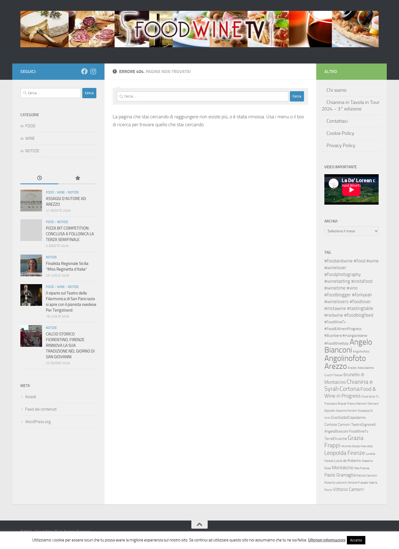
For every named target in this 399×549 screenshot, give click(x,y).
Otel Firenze (361, 468)
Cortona (350, 388)
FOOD (30, 125)
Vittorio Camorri (348, 489)
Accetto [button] (356, 540)
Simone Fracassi (358, 482)
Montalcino (342, 467)
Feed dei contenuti (41, 409)
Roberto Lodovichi (335, 482)
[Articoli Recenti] (39, 178)
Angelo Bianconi (348, 346)
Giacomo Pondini (346, 410)
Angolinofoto (361, 351)
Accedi (30, 396)
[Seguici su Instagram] (93, 71)
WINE (30, 138)
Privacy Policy (341, 145)
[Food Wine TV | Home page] (199, 29)
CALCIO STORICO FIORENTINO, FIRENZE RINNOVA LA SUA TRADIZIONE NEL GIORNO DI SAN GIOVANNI (70, 345)
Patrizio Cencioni (366, 475)
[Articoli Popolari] (77, 178)
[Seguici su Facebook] (84, 71)
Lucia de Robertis (347, 460)
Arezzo (352, 368)
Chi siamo (337, 90)
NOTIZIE (32, 150)
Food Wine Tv (370, 396)
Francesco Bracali (335, 403)
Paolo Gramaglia (340, 475)
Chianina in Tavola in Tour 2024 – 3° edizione (350, 105)
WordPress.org (38, 421)
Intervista (366, 446)
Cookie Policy (340, 133)
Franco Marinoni (357, 403)
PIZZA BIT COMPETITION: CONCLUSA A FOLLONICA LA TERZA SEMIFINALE (70, 234)
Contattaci (337, 121)
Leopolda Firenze (344, 453)
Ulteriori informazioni (327, 540)
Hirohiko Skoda (350, 446)
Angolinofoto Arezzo (345, 362)
